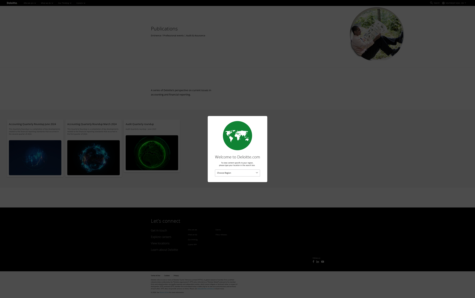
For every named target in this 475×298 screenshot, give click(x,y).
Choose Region (224, 173)
